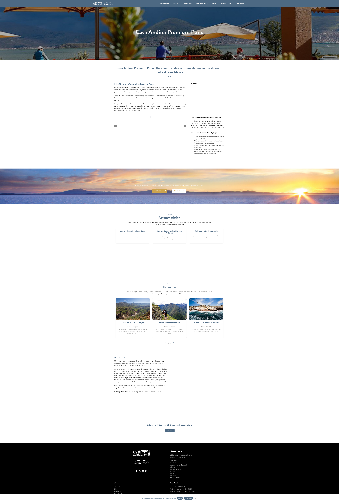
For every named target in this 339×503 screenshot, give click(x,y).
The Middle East (181, 457)
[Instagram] (140, 471)
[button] (115, 126)
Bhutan (172, 467)
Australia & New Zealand (178, 465)
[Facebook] (137, 471)
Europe (172, 471)
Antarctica (173, 461)
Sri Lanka (173, 476)
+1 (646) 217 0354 (186, 489)
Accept (180, 498)
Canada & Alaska (175, 469)
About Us (117, 487)
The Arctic (173, 463)
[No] (195, 498)
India (172, 473)
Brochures (117, 491)
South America (175, 478)
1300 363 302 (182, 487)
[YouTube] (143, 471)
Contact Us (118, 493)
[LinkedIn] (146, 471)
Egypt (172, 457)
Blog (115, 489)
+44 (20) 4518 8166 (189, 491)
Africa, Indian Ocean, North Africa (181, 455)
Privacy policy (188, 498)
